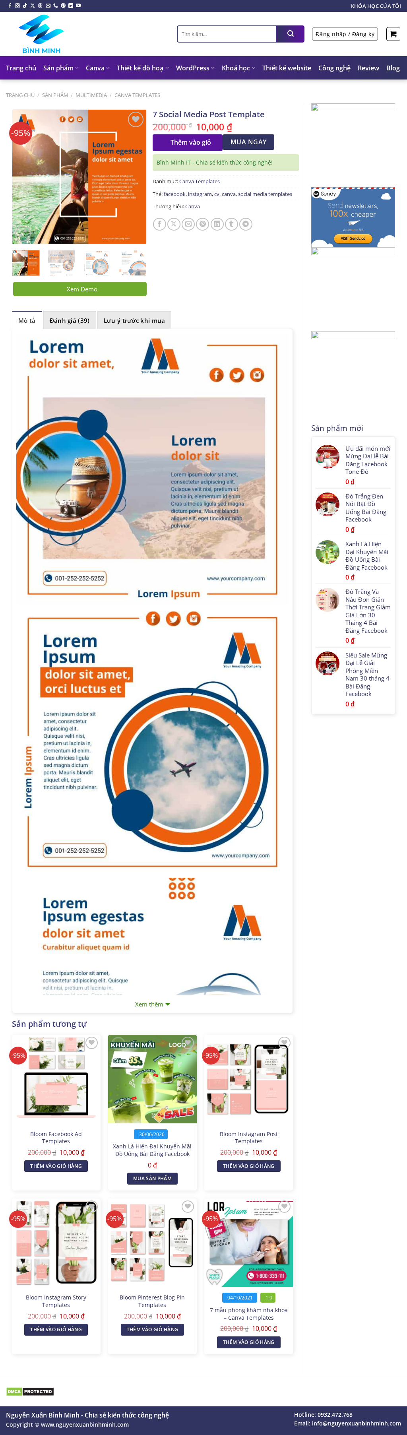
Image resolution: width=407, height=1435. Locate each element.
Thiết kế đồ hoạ (140, 68)
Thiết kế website (286, 68)
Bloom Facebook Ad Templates (56, 1138)
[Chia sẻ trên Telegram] (245, 224)
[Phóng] (23, 234)
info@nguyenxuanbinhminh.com (356, 1423)
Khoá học (236, 68)
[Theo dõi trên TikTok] (25, 6)
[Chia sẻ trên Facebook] (159, 224)
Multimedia (91, 95)
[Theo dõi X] (32, 6)
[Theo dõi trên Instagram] (17, 6)
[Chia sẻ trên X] (173, 224)
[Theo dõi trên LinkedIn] (70, 6)
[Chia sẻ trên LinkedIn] (217, 224)
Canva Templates (137, 95)
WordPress (192, 68)
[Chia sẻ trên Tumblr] (231, 224)
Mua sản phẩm (152, 1178)
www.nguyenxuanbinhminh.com (85, 1424)
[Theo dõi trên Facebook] (10, 6)
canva (229, 194)
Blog (393, 68)
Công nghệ (334, 68)
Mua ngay (249, 142)
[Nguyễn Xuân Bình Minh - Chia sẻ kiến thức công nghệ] (85, 34)
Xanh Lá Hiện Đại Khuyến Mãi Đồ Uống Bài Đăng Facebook (152, 1150)
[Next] (133, 176)
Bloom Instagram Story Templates (56, 1301)
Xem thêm (149, 1004)
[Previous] (25, 176)
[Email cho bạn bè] (188, 224)
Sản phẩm (58, 68)
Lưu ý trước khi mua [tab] (134, 320)
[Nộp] (290, 34)
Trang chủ (21, 68)
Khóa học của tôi (376, 6)
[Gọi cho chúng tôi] (55, 6)
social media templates (265, 194)
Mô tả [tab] (27, 320)
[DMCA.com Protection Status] (30, 1391)
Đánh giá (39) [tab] (70, 320)
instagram (200, 194)
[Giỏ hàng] (393, 34)
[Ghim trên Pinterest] (202, 224)
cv (216, 194)
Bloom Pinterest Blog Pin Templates (152, 1301)
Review (368, 68)
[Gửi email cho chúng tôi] (48, 6)
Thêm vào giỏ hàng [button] (56, 1166)
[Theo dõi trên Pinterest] (63, 6)
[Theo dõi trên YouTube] (78, 6)
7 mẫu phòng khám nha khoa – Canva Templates (249, 1314)
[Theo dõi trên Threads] (40, 6)
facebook (175, 194)
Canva (95, 68)
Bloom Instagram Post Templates (249, 1138)
